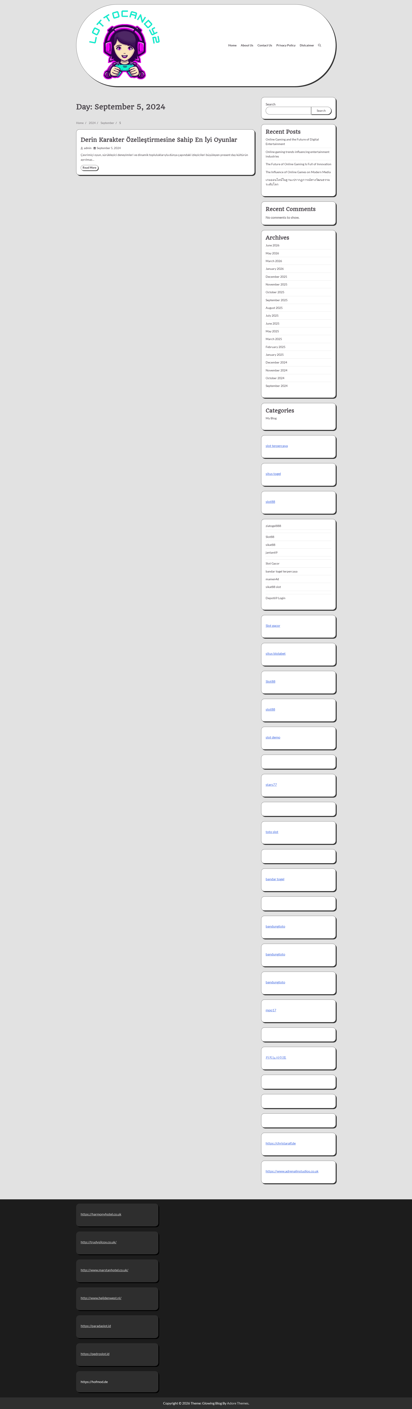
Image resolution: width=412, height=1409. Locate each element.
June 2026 (272, 245)
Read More (89, 167)
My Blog (271, 418)
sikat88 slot (273, 587)
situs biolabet (276, 653)
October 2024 (275, 378)
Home (232, 45)
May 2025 (272, 331)
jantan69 (271, 552)
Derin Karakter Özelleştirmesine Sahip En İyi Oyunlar (159, 139)
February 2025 (275, 347)
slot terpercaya (277, 446)
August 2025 (274, 308)
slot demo (273, 737)
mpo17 (271, 1010)
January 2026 (275, 268)
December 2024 (276, 362)
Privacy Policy (285, 45)
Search (271, 104)
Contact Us (265, 45)
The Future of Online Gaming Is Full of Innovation (298, 164)
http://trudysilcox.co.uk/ (99, 1242)
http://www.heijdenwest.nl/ (101, 1298)
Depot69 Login (275, 598)
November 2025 (276, 284)
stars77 (271, 784)
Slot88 (270, 537)
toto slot (272, 832)
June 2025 (272, 323)
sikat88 (270, 545)
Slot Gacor (273, 563)
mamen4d (272, 579)
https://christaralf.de (281, 1143)
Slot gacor (273, 625)
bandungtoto (275, 926)
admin (87, 148)
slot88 (270, 501)
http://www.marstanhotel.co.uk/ (104, 1270)
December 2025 (276, 276)
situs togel (273, 474)
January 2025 (275, 354)
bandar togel (275, 879)
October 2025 (275, 292)
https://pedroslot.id (95, 1354)
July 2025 (272, 315)
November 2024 (276, 370)
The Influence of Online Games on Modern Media (298, 172)
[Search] (319, 45)
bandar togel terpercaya (281, 571)
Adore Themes (237, 1403)
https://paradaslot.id (96, 1326)
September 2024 (277, 386)
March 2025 (274, 339)
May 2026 (272, 253)
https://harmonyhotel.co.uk (101, 1214)
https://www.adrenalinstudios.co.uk (292, 1171)
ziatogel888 (273, 526)
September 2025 (277, 300)
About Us (247, 45)
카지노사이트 (276, 1057)
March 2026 (274, 261)
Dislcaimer (307, 45)
